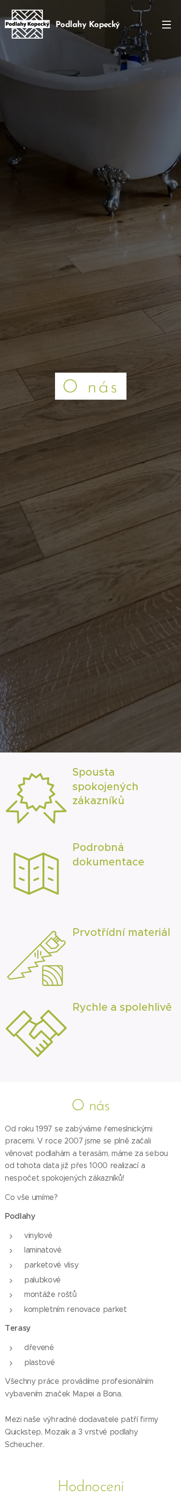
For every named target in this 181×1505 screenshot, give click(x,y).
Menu (166, 24)
